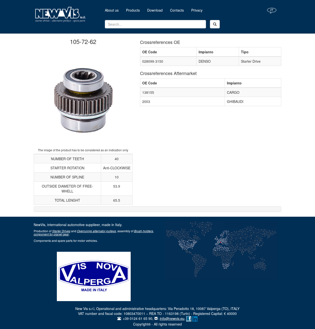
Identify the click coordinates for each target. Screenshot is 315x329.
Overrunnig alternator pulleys (96, 231)
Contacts (177, 10)
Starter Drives (61, 231)
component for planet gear (51, 234)
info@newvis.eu (172, 318)
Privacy (197, 10)
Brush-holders (143, 231)
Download (155, 10)
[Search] (215, 24)
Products (133, 10)
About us (113, 10)
